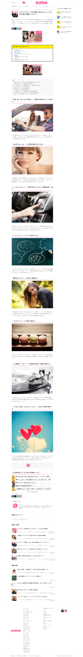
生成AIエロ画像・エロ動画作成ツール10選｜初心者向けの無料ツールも (32, 569)
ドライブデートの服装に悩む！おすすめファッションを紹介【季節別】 (32, 528)
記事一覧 (44, 611)
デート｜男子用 (25, 641)
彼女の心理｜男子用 (26, 643)
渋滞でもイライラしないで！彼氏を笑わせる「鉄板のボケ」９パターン (32, 549)
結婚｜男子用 (25, 646)
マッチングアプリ (26, 610)
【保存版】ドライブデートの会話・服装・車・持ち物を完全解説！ (31, 535)
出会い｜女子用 (25, 613)
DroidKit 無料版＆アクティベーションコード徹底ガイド (29, 576)
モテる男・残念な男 (26, 650)
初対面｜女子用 (25, 615)
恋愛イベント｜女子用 (27, 630)
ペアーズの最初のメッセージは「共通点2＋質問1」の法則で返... (66, 17)
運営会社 (44, 627)
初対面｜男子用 (25, 636)
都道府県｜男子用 (26, 648)
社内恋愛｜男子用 (26, 651)
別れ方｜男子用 (25, 645)
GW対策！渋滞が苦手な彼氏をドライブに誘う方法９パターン (30, 555)
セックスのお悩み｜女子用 (27, 612)
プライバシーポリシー (47, 625)
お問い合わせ (45, 628)
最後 (36, 465)
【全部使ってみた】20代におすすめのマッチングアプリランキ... (66, 12)
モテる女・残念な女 (26, 627)
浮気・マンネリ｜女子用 (27, 620)
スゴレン (21, 504)
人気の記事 (45, 613)
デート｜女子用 (24, 6)
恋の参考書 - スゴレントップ (16, 6)
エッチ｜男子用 (25, 633)
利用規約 (44, 623)
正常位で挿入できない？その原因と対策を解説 (27, 589)
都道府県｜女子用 (26, 625)
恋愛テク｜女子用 (26, 617)
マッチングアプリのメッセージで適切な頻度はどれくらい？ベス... (66, 27)
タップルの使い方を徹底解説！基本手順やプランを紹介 (66, 32)
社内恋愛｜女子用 (26, 629)
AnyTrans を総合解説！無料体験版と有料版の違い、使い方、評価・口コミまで (34, 583)
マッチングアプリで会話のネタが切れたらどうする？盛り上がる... (66, 22)
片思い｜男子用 (25, 638)
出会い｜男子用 (25, 634)
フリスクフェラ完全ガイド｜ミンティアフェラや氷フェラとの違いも (32, 596)
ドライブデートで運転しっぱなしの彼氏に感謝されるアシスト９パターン (33, 542)
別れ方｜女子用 (25, 622)
